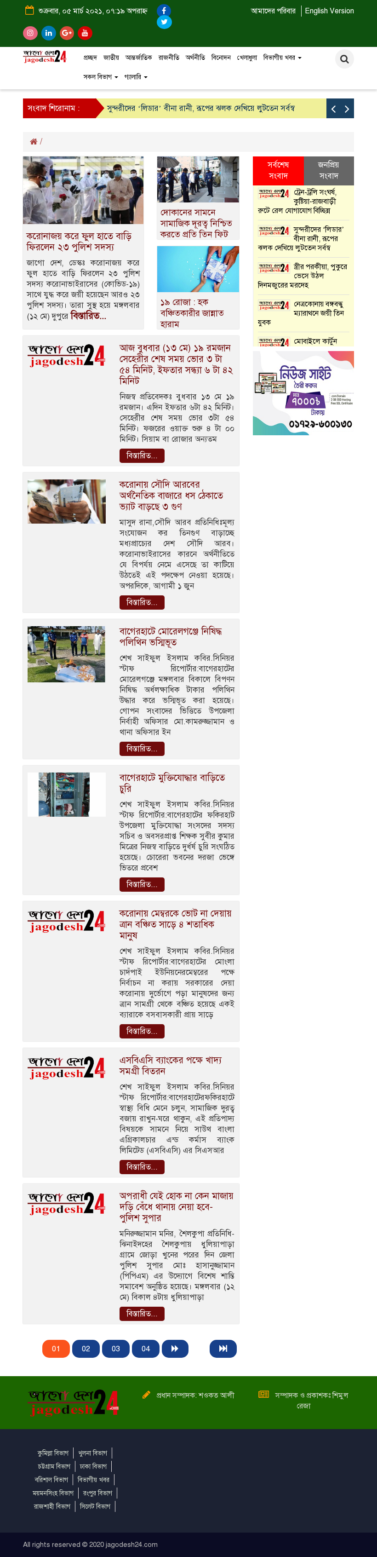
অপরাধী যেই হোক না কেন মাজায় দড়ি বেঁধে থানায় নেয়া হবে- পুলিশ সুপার (177, 1207)
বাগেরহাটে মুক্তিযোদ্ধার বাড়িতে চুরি (172, 783)
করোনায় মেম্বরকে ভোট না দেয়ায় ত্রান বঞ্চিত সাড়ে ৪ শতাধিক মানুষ (176, 924)
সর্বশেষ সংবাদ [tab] (278, 170)
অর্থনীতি (195, 58)
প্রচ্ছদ (90, 58)
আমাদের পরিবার (273, 11)
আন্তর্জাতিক (139, 58)
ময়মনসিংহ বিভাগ (53, 1493)
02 (86, 1349)
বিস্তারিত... (88, 316)
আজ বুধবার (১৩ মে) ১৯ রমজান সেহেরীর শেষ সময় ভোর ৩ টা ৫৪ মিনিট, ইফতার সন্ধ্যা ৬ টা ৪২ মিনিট (176, 364)
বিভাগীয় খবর (280, 58)
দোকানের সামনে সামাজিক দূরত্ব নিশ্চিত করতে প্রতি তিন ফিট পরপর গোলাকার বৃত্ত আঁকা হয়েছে (196, 234)
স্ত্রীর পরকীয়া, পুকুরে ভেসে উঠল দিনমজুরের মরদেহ (302, 276)
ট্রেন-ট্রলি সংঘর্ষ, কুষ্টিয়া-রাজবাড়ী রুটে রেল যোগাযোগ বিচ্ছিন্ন (297, 201)
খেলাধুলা (247, 58)
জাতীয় (111, 58)
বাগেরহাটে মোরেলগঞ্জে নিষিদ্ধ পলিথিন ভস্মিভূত (171, 637)
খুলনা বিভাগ (92, 1453)
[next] (175, 1349)
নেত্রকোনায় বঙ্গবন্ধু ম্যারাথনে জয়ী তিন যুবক (301, 313)
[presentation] (333, 108)
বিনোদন (221, 58)
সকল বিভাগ (99, 77)
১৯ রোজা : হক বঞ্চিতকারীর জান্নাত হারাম (192, 313)
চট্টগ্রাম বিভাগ (54, 1466)
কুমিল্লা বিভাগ (53, 1453)
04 (146, 1349)
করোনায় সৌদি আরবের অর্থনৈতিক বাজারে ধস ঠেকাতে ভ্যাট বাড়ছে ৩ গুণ (171, 496)
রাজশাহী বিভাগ (52, 1507)
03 (116, 1349)
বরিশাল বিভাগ (51, 1480)
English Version (329, 11)
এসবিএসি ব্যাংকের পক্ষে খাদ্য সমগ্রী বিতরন (171, 1066)
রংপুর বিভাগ (97, 1493)
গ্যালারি (134, 77)
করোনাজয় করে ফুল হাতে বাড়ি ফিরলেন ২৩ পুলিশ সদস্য (79, 242)
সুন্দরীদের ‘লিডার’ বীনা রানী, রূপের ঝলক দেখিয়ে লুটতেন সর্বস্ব (201, 108)
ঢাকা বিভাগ (93, 1466)
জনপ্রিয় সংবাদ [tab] (328, 170)
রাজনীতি (169, 58)
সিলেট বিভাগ (95, 1507)
